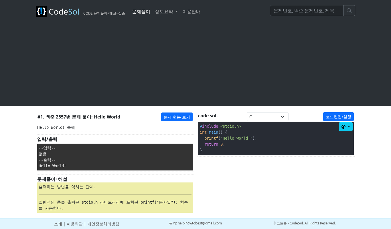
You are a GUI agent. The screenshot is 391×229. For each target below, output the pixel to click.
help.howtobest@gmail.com (200, 223)
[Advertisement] (195, 66)
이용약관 (75, 223)
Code (86, 11)
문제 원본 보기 (177, 117)
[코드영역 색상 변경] (346, 126)
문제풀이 (141, 11)
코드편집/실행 (338, 116)
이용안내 (191, 11)
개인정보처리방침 (103, 223)
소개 (58, 223)
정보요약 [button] (164, 11)
